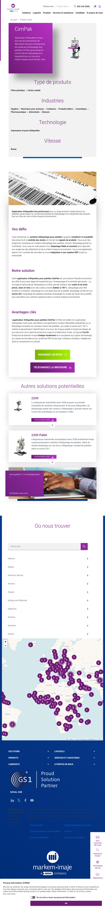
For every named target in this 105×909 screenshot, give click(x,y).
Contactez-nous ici (17, 493)
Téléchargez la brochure (51, 367)
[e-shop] (99, 6)
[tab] (29, 752)
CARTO (99, 739)
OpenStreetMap (81, 739)
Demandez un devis (50, 354)
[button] (5, 642)
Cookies (67, 831)
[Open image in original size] (13, 7)
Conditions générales (39, 837)
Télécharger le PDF (42, 420)
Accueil (13, 20)
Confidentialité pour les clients (77, 825)
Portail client (62, 6)
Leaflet (70, 739)
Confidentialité (36, 825)
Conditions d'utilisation (74, 837)
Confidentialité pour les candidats (45, 831)
